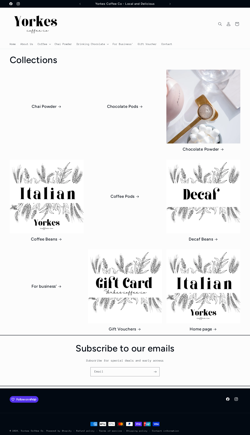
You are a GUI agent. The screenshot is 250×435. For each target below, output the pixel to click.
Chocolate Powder (201, 149)
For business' (44, 286)
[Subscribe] (155, 371)
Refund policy (85, 431)
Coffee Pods (123, 196)
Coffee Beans (44, 239)
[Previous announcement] (80, 3)
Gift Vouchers (122, 329)
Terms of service (110, 431)
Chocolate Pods (122, 106)
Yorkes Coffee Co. (33, 431)
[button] (44, 44)
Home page (201, 329)
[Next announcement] (170, 3)
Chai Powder (44, 106)
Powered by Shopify (59, 431)
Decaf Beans (201, 239)
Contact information (165, 431)
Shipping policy (137, 431)
